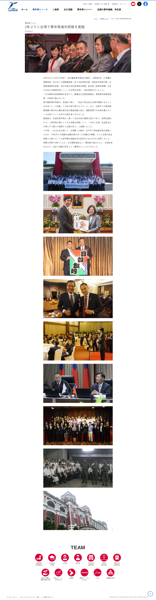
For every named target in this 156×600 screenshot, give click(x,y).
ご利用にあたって (48, 597)
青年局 (78, 563)
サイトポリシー (13, 597)
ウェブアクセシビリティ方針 (30, 597)
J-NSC (98, 578)
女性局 (65, 563)
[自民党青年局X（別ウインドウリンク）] (139, 3)
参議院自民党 (110, 574)
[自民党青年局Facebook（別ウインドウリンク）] (145, 3)
